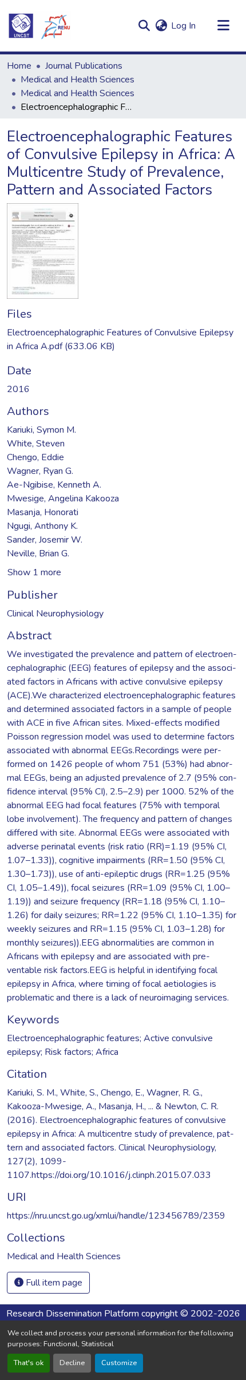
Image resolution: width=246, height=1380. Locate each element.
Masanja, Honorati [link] (42, 512)
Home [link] (19, 66)
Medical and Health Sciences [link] (77, 79)
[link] (123, 339)
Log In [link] (183, 25)
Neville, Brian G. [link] (38, 553)
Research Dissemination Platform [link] (72, 1313)
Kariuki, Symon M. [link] (41, 430)
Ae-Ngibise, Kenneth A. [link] (54, 485)
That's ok (28, 1363)
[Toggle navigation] (223, 26)
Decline (72, 1363)
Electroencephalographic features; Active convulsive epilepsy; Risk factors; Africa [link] (110, 1045)
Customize (119, 1363)
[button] (39, 25)
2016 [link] (18, 389)
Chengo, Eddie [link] (35, 457)
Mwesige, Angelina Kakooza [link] (63, 498)
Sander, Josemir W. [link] (44, 539)
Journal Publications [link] (83, 66)
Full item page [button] (52, 1282)
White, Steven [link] (36, 443)
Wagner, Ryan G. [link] (40, 471)
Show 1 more (34, 572)
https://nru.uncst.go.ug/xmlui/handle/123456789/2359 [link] (116, 1215)
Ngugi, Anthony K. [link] (42, 526)
